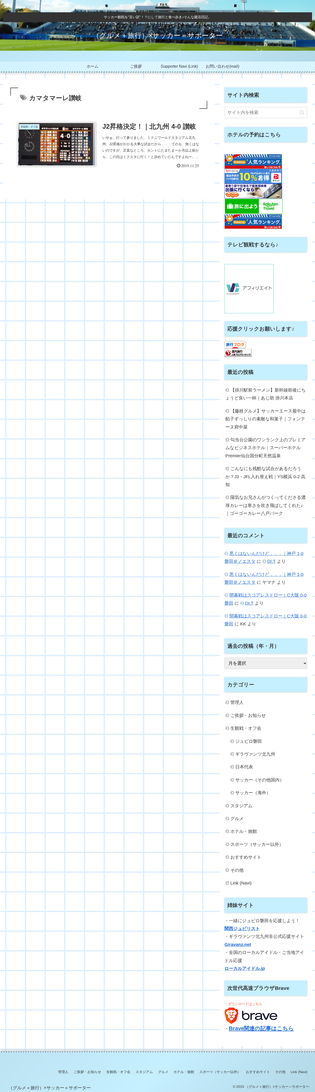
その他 (237, 870)
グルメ (237, 818)
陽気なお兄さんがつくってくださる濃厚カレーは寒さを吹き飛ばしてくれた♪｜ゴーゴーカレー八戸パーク (265, 505)
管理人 (237, 702)
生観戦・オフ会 (245, 728)
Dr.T (271, 561)
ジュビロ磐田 (248, 741)
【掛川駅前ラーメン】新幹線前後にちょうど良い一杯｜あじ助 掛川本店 (265, 394)
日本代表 (244, 766)
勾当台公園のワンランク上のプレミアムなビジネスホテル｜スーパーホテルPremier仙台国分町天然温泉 (265, 447)
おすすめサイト (245, 857)
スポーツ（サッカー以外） (257, 844)
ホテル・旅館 (243, 831)
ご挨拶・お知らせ (248, 715)
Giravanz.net (237, 944)
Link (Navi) (241, 883)
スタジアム (241, 805)
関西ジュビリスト (242, 928)
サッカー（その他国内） (259, 779)
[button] (302, 112)
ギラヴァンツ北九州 (255, 754)
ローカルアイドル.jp (244, 968)
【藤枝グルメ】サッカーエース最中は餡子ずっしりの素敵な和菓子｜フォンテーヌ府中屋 (265, 419)
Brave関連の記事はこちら (261, 1028)
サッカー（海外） (253, 792)
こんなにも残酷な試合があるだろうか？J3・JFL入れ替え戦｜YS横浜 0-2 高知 (265, 476)
